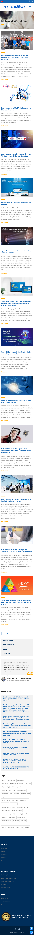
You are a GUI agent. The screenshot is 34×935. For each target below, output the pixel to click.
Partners (3, 857)
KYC (27, 807)
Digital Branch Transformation (8, 878)
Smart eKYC (23, 820)
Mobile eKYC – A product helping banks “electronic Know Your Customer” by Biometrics (16, 551)
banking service (11, 780)
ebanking (16, 797)
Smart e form (16, 820)
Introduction (4, 848)
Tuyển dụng (6, 653)
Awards (3, 864)
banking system (20, 780)
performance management (8, 814)
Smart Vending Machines (13, 827)
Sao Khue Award (27, 814)
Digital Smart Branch (25, 793)
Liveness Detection (6, 810)
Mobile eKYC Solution (17, 810)
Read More (4, 79)
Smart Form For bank (13, 824)
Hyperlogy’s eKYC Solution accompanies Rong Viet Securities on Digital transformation (16, 155)
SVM (22, 827)
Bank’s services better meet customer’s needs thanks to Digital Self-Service (16, 500)
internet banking (21, 807)
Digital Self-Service (14, 793)
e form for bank (10, 800)
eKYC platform (23, 800)
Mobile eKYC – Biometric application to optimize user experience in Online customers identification (16, 451)
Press (5, 649)
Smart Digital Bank (21, 817)
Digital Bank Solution (6, 790)
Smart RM (4, 827)
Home (2, 17)
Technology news (8, 645)
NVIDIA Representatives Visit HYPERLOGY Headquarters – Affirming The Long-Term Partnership (15, 57)
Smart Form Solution (24, 824)
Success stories (5, 861)
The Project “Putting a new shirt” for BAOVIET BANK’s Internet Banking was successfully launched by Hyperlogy (16, 303)
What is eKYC (27, 827)
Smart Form (4, 824)
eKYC (17, 800)
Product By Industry (6, 875)
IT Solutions (4, 884)
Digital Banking (5, 787)
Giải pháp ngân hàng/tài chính (8, 807)
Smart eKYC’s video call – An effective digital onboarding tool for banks (16, 353)
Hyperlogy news (8, 640)
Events (3, 851)
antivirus (4, 780)
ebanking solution (24, 797)
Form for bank (14, 803)
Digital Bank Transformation (20, 790)
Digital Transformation (7, 797)
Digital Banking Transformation (17, 787)
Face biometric (5, 803)
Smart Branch (12, 817)
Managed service (5, 887)
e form (3, 800)
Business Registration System (16, 783)
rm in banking (19, 814)
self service (4, 817)
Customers (4, 854)
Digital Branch (5, 793)
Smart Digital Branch (6, 820)
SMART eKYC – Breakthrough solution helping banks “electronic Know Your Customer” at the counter (16, 602)
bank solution (5, 783)
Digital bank (28, 783)
